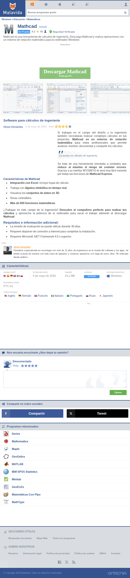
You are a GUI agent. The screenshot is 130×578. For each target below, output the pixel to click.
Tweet (101, 413)
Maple (15, 449)
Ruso (92, 295)
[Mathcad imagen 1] (23, 98)
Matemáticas (33, 19)
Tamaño (68, 272)
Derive (16, 433)
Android (46, 4)
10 (37, 365)
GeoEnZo (18, 487)
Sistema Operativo (115, 272)
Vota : (16, 365)
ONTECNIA (117, 573)
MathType (18, 502)
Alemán (26, 295)
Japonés (107, 295)
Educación (19, 19)
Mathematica (20, 441)
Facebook (58, 562)
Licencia (88, 272)
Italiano (59, 295)
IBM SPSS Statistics (24, 471)
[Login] (125, 4)
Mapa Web (42, 538)
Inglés (11, 295)
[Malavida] (12, 8)
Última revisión (40, 272)
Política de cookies (84, 553)
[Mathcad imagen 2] (67, 98)
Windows (32, 4)
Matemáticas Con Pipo (26, 494)
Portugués (76, 295)
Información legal (32, 553)
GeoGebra (18, 456)
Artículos (73, 4)
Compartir (37, 413)
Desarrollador (11, 283)
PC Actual (87, 4)
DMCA (103, 553)
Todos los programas (64, 538)
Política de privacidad (58, 553)
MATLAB (17, 464)
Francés (43, 295)
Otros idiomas (10, 292)
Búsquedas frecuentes (20, 538)
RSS (72, 562)
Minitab (16, 479)
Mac (59, 4)
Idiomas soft (9, 272)
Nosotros (13, 553)
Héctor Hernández (22, 247)
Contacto (115, 553)
